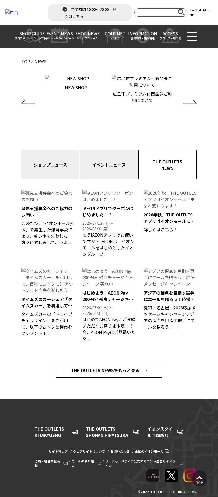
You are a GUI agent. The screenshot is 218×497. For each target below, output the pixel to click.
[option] (76, 83)
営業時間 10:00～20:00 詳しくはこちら (88, 13)
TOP (25, 61)
